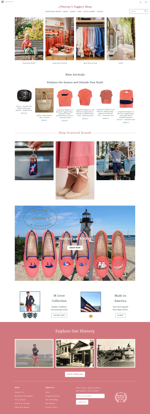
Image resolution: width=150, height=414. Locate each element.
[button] (53, 11)
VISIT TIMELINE (75, 374)
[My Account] (140, 2)
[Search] (145, 11)
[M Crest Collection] (29, 305)
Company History (52, 396)
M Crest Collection (59, 298)
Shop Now (75, 248)
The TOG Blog (51, 400)
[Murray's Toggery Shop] (75, 7)
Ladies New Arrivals (59, 41)
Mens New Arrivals (90, 41)
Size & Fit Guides (22, 403)
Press (47, 392)
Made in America (120, 298)
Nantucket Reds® (29, 41)
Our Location (20, 400)
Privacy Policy (51, 407)
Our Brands (50, 403)
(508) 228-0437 (9, 1)
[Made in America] (91, 305)
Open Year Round (22, 407)
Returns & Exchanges (24, 396)
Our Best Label (59, 315)
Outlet (121, 41)
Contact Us (19, 392)
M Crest (120, 315)
